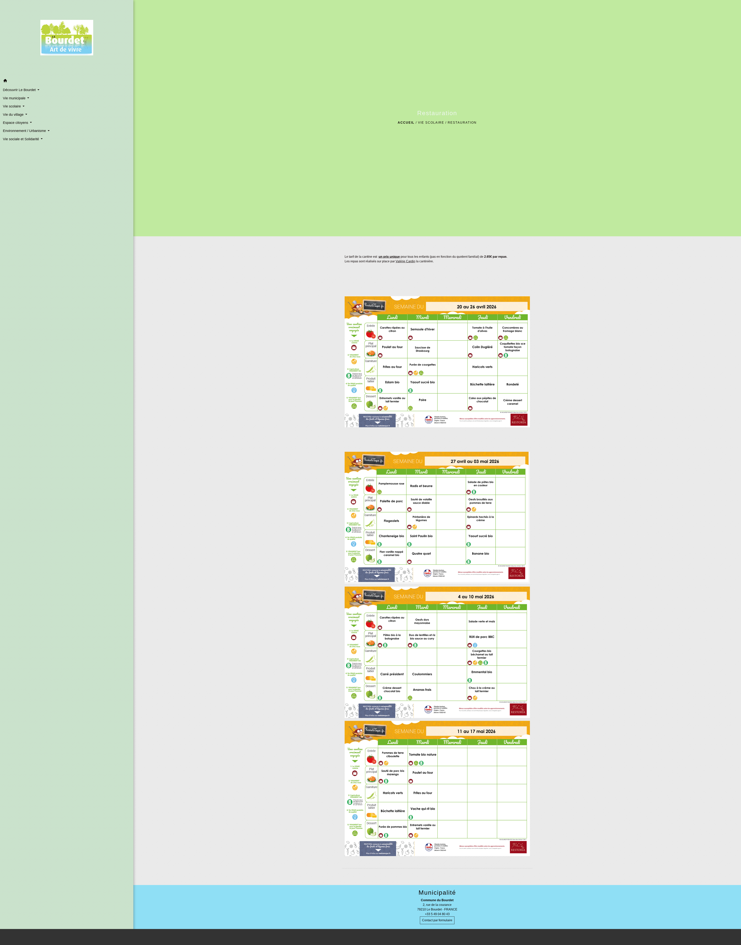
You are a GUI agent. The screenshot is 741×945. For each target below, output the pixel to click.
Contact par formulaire (437, 920)
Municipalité (437, 892)
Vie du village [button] (14, 115)
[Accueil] (66, 38)
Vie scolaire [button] (12, 106)
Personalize (451, 936)
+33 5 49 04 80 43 (437, 914)
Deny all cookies (425, 936)
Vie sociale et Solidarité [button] (21, 139)
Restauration (462, 122)
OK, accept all (395, 936)
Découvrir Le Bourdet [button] (20, 90)
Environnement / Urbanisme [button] (25, 131)
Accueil (406, 122)
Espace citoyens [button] (16, 123)
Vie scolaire (431, 122)
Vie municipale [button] (14, 98)
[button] (66, 81)
